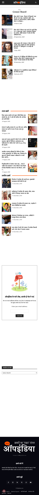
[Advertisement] (19, 343)
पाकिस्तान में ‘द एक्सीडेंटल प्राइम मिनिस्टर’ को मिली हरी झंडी (25, 71)
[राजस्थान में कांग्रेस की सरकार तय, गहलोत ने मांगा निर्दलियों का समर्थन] (6, 207)
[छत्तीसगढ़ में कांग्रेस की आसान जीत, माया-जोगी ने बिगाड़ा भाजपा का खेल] (6, 195)
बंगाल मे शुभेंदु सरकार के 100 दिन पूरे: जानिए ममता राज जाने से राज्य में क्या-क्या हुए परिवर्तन (14, 129)
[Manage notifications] (4, 491)
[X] (21, 482)
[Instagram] (13, 482)
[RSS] (17, 482)
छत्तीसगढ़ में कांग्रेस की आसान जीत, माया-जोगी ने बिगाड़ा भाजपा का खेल (23, 192)
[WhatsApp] (26, 482)
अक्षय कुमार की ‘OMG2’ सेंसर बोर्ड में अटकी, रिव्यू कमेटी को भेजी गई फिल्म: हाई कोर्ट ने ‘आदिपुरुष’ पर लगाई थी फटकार (24, 46)
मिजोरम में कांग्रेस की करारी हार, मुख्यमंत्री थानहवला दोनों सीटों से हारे (23, 180)
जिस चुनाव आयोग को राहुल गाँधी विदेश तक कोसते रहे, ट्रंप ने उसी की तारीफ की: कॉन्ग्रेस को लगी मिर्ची (14, 117)
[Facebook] (8, 482)
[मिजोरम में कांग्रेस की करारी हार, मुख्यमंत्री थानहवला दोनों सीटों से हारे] (6, 183)
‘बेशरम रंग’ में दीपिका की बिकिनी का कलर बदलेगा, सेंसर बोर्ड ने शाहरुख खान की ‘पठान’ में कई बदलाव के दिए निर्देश (25, 58)
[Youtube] (30, 482)
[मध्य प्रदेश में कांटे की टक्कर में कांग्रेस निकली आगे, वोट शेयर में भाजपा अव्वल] (6, 231)
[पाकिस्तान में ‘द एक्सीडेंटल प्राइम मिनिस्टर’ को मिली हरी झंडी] (7, 74)
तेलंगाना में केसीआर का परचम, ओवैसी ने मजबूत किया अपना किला (23, 216)
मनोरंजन (3, 24)
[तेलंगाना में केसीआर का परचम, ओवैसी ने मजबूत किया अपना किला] (6, 219)
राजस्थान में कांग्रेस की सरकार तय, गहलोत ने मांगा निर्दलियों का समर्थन (24, 204)
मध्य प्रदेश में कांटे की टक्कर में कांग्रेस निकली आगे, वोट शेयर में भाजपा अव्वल (24, 228)
